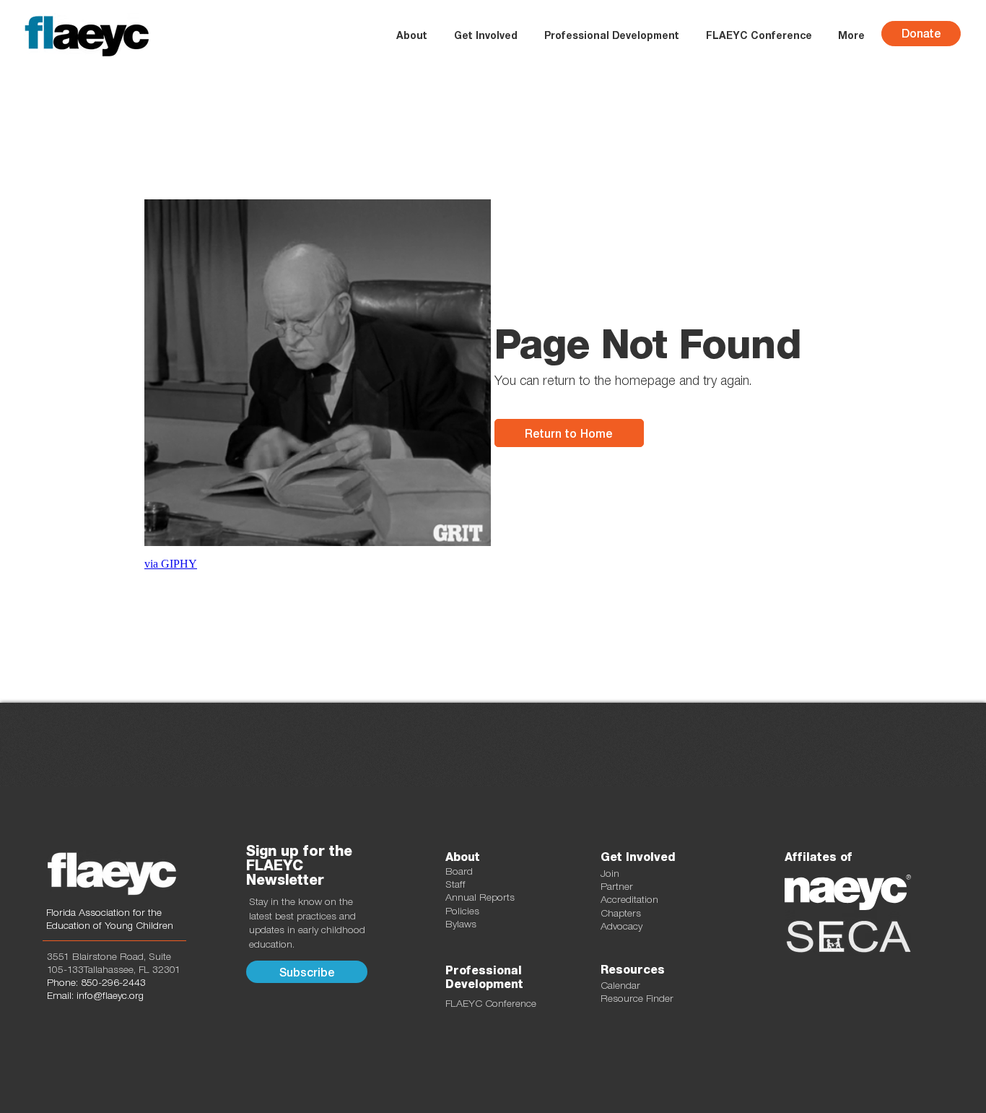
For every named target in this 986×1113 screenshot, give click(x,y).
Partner (617, 886)
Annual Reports (480, 897)
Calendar (620, 985)
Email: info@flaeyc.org (95, 995)
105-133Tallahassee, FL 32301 (113, 969)
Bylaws (460, 923)
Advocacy (621, 925)
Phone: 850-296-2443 (96, 982)
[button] (485, 35)
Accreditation (629, 899)
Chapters (621, 912)
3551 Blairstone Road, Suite (109, 956)
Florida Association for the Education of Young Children (109, 919)
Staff (455, 884)
